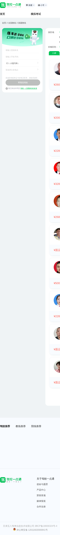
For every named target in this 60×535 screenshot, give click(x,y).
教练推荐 (21, 426)
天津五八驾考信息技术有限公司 (18, 526)
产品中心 (41, 490)
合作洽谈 (41, 506)
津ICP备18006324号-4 (46, 526)
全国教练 (12, 23)
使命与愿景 (42, 484)
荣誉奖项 (41, 495)
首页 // (5, 23)
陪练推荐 (36, 426)
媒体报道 (41, 501)
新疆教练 (22, 23)
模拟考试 (36, 14)
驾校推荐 (5, 426)
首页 (2, 14)
